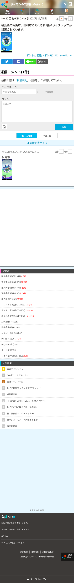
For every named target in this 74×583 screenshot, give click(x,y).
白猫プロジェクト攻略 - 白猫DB (14, 522)
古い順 (47, 136)
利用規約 (24, 551)
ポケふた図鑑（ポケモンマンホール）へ (49, 55)
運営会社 (35, 551)
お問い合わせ (48, 551)
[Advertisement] (37, 226)
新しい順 (27, 136)
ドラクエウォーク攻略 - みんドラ (15, 529)
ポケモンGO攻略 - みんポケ (27, 4)
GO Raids (5, 536)
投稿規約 (22, 80)
